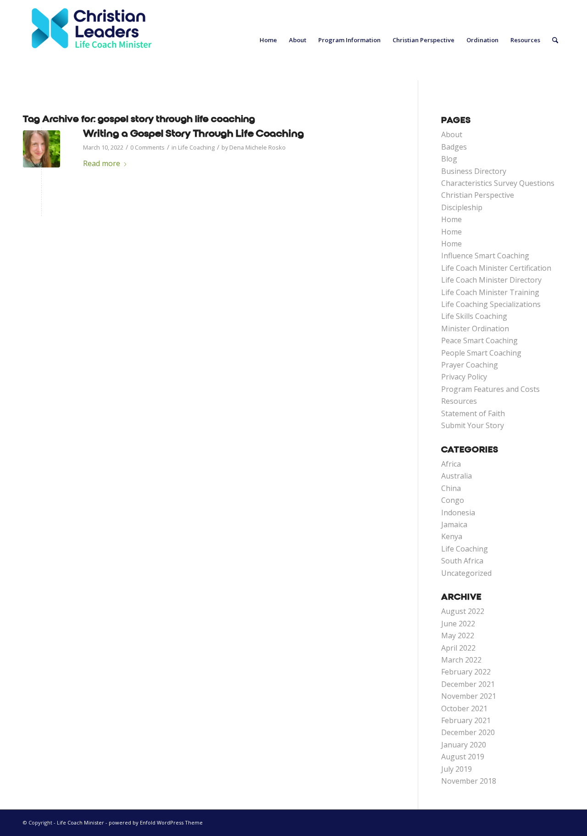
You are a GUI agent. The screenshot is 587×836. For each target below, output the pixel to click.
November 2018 (468, 781)
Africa (451, 464)
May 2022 (457, 635)
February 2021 (466, 720)
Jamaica (454, 524)
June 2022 (458, 624)
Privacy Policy (464, 377)
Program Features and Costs (490, 389)
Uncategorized (466, 573)
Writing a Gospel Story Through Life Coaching (193, 133)
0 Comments (147, 147)
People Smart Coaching (481, 353)
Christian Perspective (477, 195)
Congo (452, 500)
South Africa (462, 561)
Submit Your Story (472, 425)
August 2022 (462, 611)
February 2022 (466, 672)
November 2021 (468, 696)
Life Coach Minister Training (490, 292)
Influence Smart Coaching (485, 256)
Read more (101, 163)
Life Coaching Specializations (491, 304)
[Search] (555, 40)
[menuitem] (268, 40)
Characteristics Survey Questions (497, 183)
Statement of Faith (473, 413)
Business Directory (473, 171)
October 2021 (464, 708)
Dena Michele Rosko (257, 147)
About (451, 134)
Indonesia (458, 512)
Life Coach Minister (80, 822)
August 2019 (462, 757)
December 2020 (468, 732)
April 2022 (458, 648)
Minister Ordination (475, 328)
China (451, 488)
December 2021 (468, 684)
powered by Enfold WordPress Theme (156, 822)
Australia (456, 476)
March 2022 (461, 660)
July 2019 (456, 769)
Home (451, 219)
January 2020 (463, 745)
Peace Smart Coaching (479, 340)
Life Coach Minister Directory (491, 280)
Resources (459, 401)
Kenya (451, 536)
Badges (454, 147)
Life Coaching (196, 147)
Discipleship (461, 207)
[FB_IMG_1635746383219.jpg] (41, 148)
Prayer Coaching (469, 365)
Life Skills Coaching (474, 316)
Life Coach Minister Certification (496, 268)
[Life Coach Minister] (92, 40)
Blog (449, 159)
